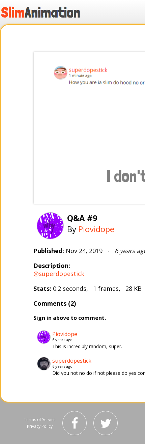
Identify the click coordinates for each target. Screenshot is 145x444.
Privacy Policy (40, 426)
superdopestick (71, 360)
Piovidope (96, 228)
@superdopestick (58, 274)
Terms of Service (40, 419)
